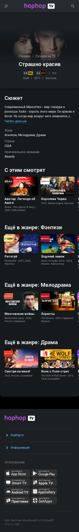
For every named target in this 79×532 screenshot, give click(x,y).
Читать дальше (16, 121)
